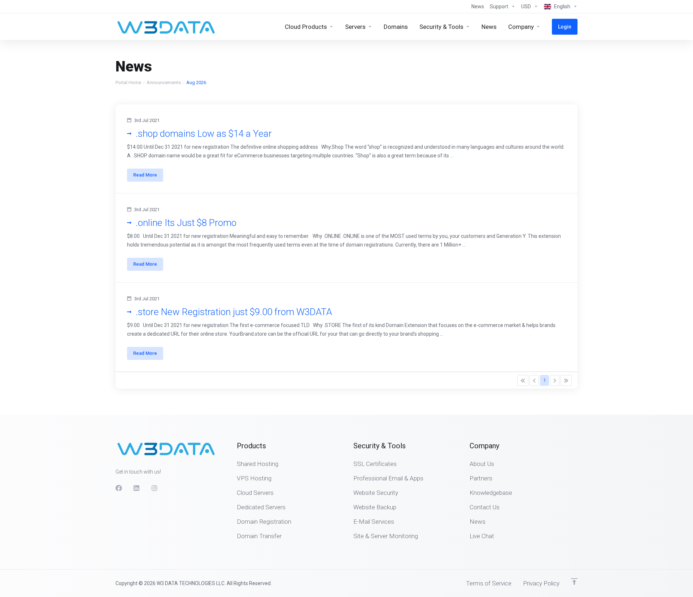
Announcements (164, 82)
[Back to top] (574, 581)
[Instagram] (155, 488)
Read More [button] (145, 175)
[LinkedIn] (137, 488)
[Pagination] (522, 380)
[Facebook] (119, 488)
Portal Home (128, 82)
